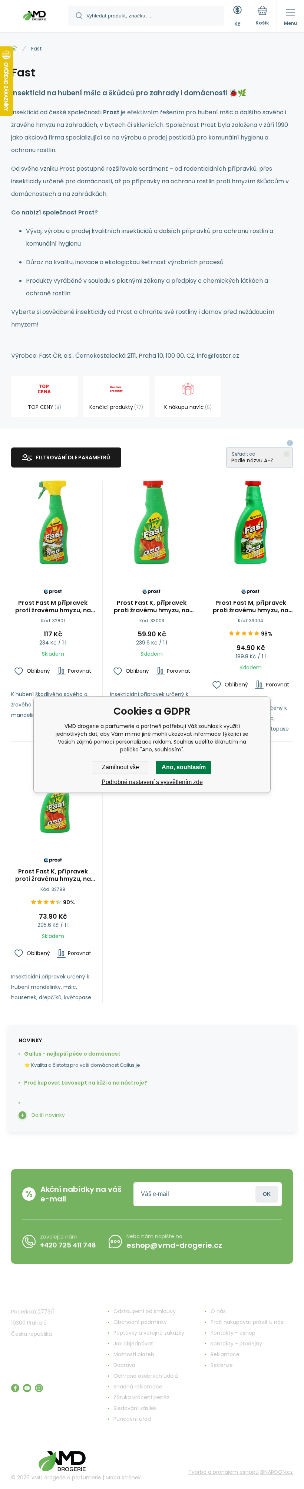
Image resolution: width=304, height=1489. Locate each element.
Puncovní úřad (132, 1419)
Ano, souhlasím (184, 767)
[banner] (34, 17)
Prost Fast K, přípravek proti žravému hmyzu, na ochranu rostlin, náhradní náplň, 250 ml (152, 606)
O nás (218, 1311)
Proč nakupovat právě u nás (247, 1322)
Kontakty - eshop (233, 1333)
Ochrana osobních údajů (145, 1376)
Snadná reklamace (137, 1386)
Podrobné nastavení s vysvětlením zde (152, 782)
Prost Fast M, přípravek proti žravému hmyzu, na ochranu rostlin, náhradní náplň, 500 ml (251, 606)
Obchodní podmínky (140, 1322)
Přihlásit (266, 1194)
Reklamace (225, 1354)
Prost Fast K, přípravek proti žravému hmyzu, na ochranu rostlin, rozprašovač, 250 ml (53, 875)
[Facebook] (15, 1388)
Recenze (222, 1365)
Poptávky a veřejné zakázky (148, 1333)
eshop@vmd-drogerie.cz (174, 1245)
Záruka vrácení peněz (141, 1397)
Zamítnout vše (120, 767)
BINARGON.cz (276, 1472)
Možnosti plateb (133, 1354)
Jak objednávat (133, 1343)
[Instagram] (39, 1388)
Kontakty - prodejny (236, 1343)
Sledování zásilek (135, 1408)
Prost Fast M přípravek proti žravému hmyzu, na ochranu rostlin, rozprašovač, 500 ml (53, 606)
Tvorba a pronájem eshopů (223, 1472)
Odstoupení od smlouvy (144, 1311)
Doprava (124, 1365)
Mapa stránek (123, 1477)
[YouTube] (27, 1388)
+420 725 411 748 (68, 1245)
